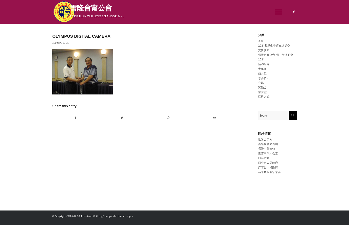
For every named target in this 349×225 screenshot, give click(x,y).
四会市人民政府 (268, 163)
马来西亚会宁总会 (269, 172)
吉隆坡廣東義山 (268, 144)
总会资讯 (263, 78)
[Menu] (277, 12)
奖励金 (262, 87)
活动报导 (263, 64)
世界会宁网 (265, 139)
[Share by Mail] (214, 117)
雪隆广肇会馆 (266, 148)
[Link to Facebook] (294, 12)
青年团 (262, 69)
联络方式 (263, 97)
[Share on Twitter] (122, 117)
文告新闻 (263, 50)
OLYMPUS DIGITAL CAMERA (81, 36)
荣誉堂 (262, 92)
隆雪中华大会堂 (268, 153)
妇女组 (262, 73)
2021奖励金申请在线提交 (274, 45)
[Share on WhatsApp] (168, 117)
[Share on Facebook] (76, 117)
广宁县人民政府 (268, 167)
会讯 (261, 83)
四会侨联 (263, 158)
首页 (261, 41)
